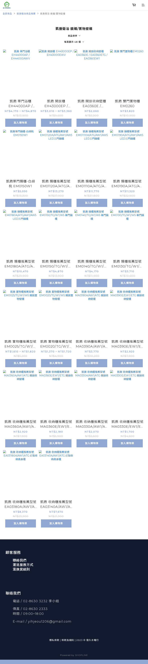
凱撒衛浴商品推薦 (26, 13)
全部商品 (7, 13)
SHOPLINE (81, 655)
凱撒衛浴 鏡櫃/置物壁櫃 (52, 13)
